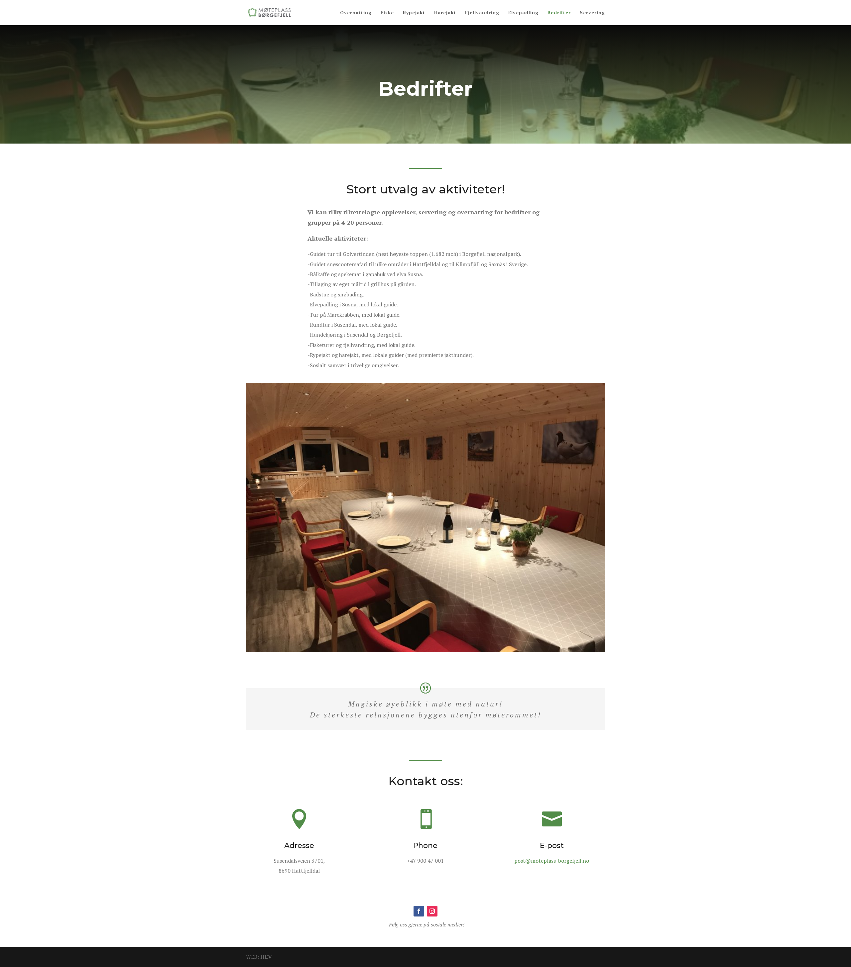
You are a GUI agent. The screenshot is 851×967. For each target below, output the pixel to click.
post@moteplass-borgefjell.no (551, 860)
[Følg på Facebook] (419, 911)
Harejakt (445, 13)
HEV (266, 956)
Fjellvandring (482, 13)
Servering (592, 13)
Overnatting (356, 13)
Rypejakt (414, 13)
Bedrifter (559, 13)
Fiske (387, 13)
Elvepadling (523, 13)
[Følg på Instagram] (432, 911)
